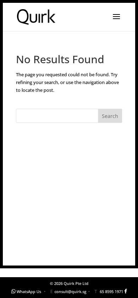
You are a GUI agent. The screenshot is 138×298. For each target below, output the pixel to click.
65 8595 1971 (111, 291)
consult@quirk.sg (70, 291)
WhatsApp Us (29, 291)
